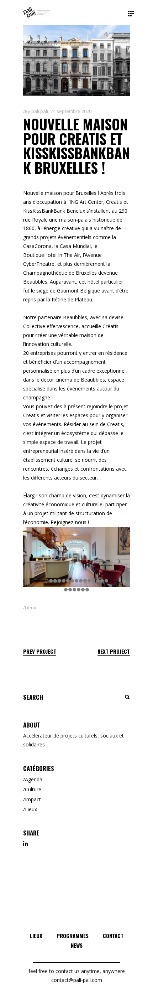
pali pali (39, 111)
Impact (33, 799)
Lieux (30, 607)
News (77, 945)
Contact (113, 936)
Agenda (33, 779)
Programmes (73, 936)
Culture (33, 789)
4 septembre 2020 (72, 111)
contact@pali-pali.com (76, 980)
